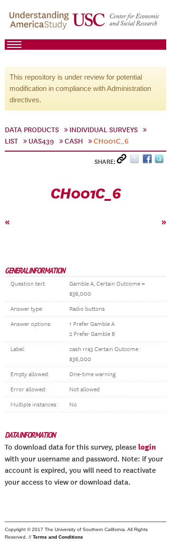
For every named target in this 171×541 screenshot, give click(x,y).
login (147, 446)
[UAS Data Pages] (40, 24)
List (11, 141)
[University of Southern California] (116, 24)
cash (74, 141)
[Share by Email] (136, 160)
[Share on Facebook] (148, 160)
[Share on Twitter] (160, 160)
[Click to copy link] (123, 160)
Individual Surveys (103, 130)
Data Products (32, 130)
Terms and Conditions (58, 537)
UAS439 (41, 141)
